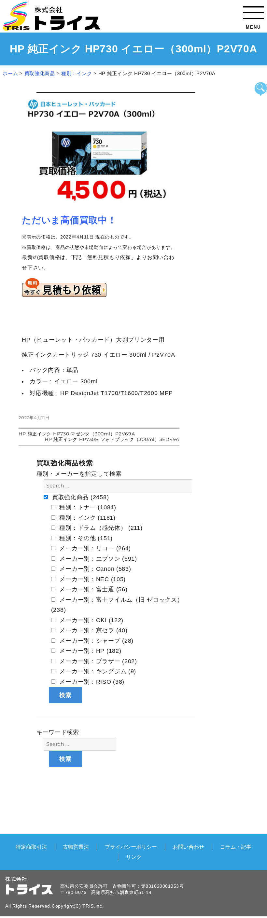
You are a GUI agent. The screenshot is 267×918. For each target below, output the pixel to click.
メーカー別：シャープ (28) (96, 640)
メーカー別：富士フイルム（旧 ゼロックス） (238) (117, 604)
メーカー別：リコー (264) (94, 548)
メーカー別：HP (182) (89, 651)
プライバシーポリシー (131, 847)
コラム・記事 (235, 847)
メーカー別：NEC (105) (92, 579)
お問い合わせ (188, 847)
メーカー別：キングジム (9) (97, 671)
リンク (134, 857)
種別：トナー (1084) (87, 507)
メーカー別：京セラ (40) (93, 630)
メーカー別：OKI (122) (91, 620)
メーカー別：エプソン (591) (97, 558)
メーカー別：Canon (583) (94, 569)
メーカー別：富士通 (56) (93, 589)
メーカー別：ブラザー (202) (97, 661)
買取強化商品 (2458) (79, 497)
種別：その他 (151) (85, 538)
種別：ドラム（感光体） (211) (100, 528)
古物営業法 (76, 847)
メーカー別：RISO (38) (91, 681)
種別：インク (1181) (87, 517)
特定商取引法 (31, 847)
